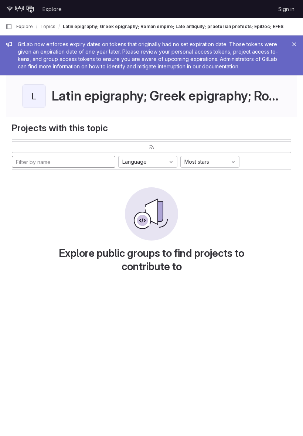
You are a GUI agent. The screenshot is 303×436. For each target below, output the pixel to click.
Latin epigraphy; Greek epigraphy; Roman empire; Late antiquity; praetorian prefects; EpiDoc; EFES (173, 26)
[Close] (294, 44)
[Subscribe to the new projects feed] (151, 147)
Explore (52, 9)
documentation (220, 66)
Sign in (286, 9)
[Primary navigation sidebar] (9, 27)
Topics (47, 26)
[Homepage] (20, 9)
